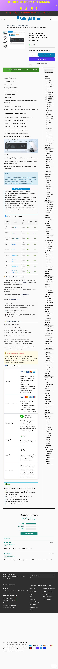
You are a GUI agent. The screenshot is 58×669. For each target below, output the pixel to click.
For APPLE (49, 84)
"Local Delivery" (23, 282)
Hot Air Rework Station (48, 461)
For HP (48, 100)
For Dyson (49, 290)
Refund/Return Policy (49, 588)
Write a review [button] (29, 533)
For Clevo (48, 88)
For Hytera (49, 257)
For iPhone (49, 202)
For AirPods (49, 337)
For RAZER (49, 129)
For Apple (48, 315)
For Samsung (49, 204)
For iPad (48, 227)
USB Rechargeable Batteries (49, 384)
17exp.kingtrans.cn (14, 299)
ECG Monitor (49, 151)
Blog (31, 596)
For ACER (48, 80)
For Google (49, 212)
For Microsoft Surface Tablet (49, 231)
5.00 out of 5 (32, 518)
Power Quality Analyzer (48, 184)
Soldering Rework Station (48, 455)
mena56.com (20, 297)
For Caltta (48, 263)
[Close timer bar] (56, 5)
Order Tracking (34, 607)
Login (31, 594)
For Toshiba (49, 137)
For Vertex (49, 261)
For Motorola (49, 206)
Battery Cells (49, 363)
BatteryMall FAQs (34, 602)
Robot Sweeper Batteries (48, 273)
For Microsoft (49, 118)
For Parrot (48, 248)
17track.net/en (25, 294)
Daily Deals (48, 348)
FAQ (26, 69)
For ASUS (48, 82)
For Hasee (49, 98)
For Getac (48, 94)
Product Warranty (47, 591)
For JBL (48, 221)
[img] (7, 542)
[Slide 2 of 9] (5, 38)
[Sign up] (53, 575)
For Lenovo (49, 104)
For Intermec (49, 330)
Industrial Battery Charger (48, 437)
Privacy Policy (47, 594)
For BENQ (49, 86)
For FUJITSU (49, 92)
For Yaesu (49, 259)
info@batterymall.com (9, 607)
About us (32, 588)
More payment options (42, 63)
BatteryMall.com (22, 642)
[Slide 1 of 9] (5, 34)
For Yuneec (49, 242)
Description (7, 69)
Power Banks (49, 346)
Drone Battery (49, 240)
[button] (21, 523)
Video (31, 610)
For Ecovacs (49, 281)
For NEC (48, 123)
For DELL (48, 90)
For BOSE (49, 219)
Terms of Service (47, 596)
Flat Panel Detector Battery (48, 190)
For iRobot (49, 277)
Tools (46, 447)
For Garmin (49, 313)
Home (8, 25)
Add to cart (47, 55)
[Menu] (1, 19)
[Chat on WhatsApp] (15, 598)
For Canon (49, 298)
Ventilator (48, 157)
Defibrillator (49, 149)
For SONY (49, 131)
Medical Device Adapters (48, 443)
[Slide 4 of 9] (5, 47)
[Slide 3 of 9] (5, 43)
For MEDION (49, 116)
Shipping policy (47, 599)
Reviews (34, 69)
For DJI (48, 244)
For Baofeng (49, 269)
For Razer (48, 433)
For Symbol (49, 208)
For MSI (48, 121)
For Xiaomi (49, 143)
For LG (48, 106)
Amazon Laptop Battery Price (20, 25)
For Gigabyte (49, 96)
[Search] (4, 19)
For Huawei (49, 102)
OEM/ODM (33, 599)
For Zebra (48, 210)
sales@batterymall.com (9, 605)
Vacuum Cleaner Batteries (48, 286)
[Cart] (56, 19)
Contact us (33, 591)
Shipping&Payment (16, 69)
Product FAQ (33, 604)
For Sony (48, 300)
